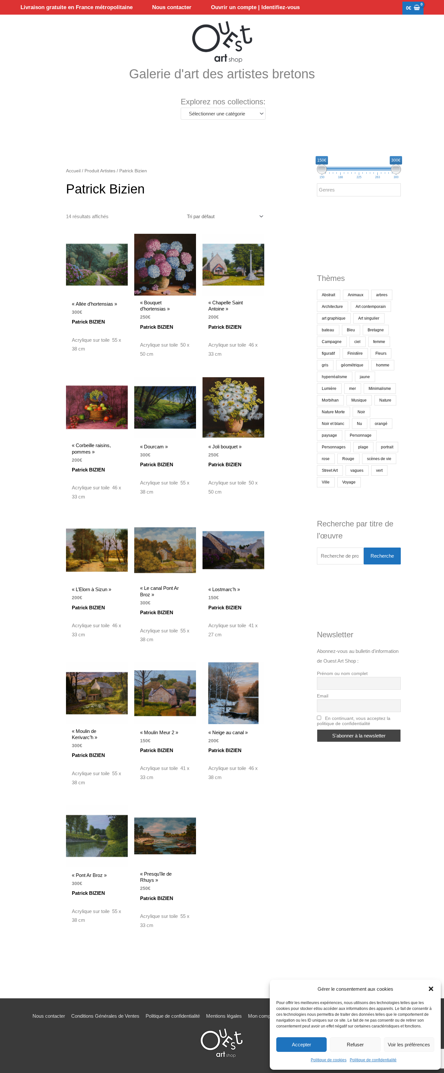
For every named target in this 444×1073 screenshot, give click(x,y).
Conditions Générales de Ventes (105, 1016)
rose (326, 459)
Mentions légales (224, 1016)
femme (379, 341)
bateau (328, 330)
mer (352, 388)
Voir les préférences (409, 1044)
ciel (357, 341)
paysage (329, 435)
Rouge (348, 459)
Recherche (382, 556)
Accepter (301, 1044)
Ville (326, 482)
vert (379, 470)
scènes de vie (379, 459)
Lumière (329, 388)
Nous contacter (49, 1016)
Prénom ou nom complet (342, 673)
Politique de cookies (328, 1060)
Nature (385, 400)
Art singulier (368, 318)
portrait (387, 447)
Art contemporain (371, 306)
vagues (356, 470)
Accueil (73, 170)
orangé (381, 423)
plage (363, 447)
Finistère (355, 353)
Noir (361, 412)
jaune (365, 377)
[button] (431, 989)
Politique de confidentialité (373, 1060)
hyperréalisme (334, 377)
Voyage (349, 482)
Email (322, 695)
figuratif (328, 353)
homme (382, 365)
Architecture (332, 306)
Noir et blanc (333, 423)
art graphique (334, 318)
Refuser (355, 1044)
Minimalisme (380, 388)
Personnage (361, 435)
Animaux (355, 295)
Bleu (351, 330)
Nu (359, 423)
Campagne (332, 341)
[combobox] (223, 114)
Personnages (334, 447)
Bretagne (376, 330)
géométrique (352, 365)
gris (325, 365)
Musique (359, 400)
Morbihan (330, 400)
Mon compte (261, 1016)
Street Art (330, 470)
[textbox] (220, 114)
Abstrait (328, 295)
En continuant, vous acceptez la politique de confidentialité (353, 721)
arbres (381, 295)
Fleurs (380, 353)
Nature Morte (333, 412)
